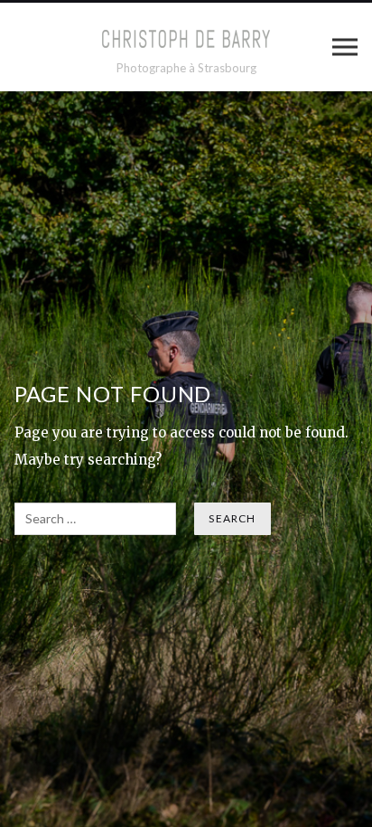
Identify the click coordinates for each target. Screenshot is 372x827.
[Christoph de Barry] (186, 39)
